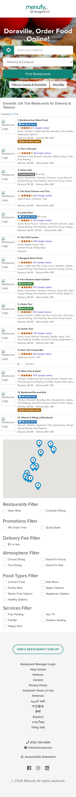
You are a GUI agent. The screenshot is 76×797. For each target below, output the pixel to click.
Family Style (15, 588)
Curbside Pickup (56, 510)
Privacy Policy (38, 685)
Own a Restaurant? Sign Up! (38, 649)
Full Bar (12, 620)
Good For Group (56, 559)
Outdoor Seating (56, 620)
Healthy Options (17, 599)
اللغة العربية (38, 701)
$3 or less (14, 544)
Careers (38, 680)
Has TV (50, 614)
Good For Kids (54, 565)
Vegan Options (55, 588)
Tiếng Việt (38, 727)
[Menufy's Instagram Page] (38, 768)
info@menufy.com (39, 747)
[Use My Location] (8, 50)
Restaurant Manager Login (38, 664)
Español (38, 717)
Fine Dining (15, 565)
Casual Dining (16, 559)
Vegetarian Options (57, 593)
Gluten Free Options (20, 593)
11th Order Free (17, 527)
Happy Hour (15, 626)
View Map (58, 84)
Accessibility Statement (40, 757)
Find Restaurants (38, 74)
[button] (38, 486)
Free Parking (15, 614)
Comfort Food (16, 582)
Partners (38, 674)
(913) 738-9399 (39, 742)
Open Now (14, 510)
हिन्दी (38, 711)
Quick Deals (53, 527)
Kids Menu (52, 582)
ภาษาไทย (38, 722)
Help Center (38, 669)
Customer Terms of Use (38, 690)
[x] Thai (15, 114)
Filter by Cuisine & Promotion (29, 84)
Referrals (38, 696)
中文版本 (38, 706)
